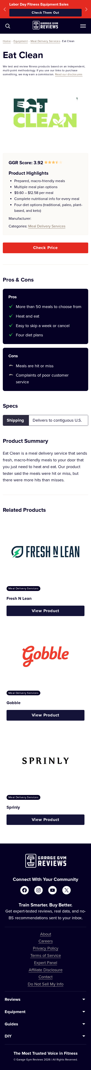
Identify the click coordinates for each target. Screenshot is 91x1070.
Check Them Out (45, 12)
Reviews (13, 999)
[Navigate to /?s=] (8, 26)
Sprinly (13, 807)
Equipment (21, 41)
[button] (4, 9)
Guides (11, 1024)
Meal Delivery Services (45, 41)
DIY (8, 1036)
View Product (46, 611)
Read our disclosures (69, 74)
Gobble (14, 703)
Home (7, 41)
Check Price (45, 248)
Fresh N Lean (19, 598)
